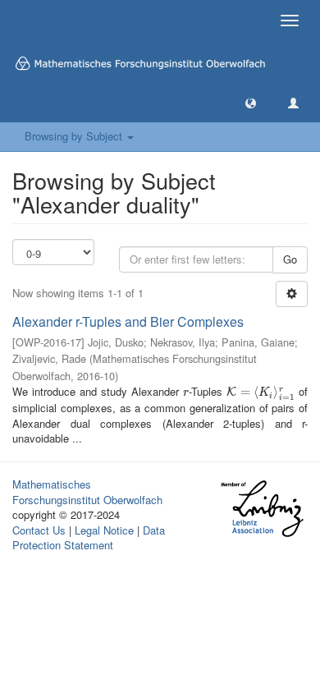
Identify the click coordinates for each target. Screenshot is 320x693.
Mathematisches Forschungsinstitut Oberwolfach (87, 491)
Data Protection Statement (88, 537)
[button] (250, 102)
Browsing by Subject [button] (75, 136)
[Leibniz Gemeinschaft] (261, 508)
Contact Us (39, 530)
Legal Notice (104, 530)
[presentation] (186, 391)
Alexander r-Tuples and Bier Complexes (128, 321)
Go (290, 259)
